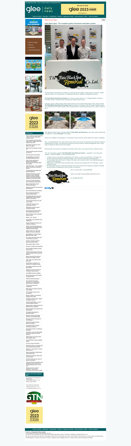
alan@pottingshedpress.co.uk (33, 380)
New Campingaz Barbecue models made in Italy (32, 193)
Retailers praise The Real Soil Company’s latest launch (33, 270)
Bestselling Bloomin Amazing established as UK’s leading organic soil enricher (33, 197)
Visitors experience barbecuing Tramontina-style (34, 353)
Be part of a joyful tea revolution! (34, 246)
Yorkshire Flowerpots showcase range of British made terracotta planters (34, 253)
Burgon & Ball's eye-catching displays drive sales (33, 296)
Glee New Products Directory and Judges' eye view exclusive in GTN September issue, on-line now (34, 364)
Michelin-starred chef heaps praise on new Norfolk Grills (33, 316)
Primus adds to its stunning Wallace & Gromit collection (33, 231)
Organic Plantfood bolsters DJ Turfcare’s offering (33, 223)
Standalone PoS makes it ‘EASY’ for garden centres (34, 299)
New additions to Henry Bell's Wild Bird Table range (33, 235)
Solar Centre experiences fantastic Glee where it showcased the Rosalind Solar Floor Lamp (33, 162)
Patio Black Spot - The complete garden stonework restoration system (34, 167)
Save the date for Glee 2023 (33, 154)
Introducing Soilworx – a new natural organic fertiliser (33, 303)
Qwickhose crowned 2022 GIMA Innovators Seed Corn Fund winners (34, 333)
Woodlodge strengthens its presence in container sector (33, 264)
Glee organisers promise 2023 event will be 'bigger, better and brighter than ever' (34, 141)
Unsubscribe (53, 16)
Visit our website (93, 16)
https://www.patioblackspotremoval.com (89, 174)
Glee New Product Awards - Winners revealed (33, 323)
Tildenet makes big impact (32, 278)
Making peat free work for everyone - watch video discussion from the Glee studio (34, 369)
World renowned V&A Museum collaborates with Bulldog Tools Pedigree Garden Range (34, 227)
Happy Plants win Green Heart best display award (33, 337)
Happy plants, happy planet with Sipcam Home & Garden (34, 306)
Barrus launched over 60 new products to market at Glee (33, 257)
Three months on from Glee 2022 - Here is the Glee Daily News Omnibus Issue (34, 137)
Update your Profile (68, 16)
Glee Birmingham (43, 434)
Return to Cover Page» (51, 20)
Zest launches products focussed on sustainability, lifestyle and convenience (33, 282)
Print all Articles (79, 16)
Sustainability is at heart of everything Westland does (33, 157)
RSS (86, 16)
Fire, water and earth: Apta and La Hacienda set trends (34, 238)
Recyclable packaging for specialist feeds (32, 313)
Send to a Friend (37, 16)
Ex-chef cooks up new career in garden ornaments (34, 359)
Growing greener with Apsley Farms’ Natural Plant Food (33, 211)
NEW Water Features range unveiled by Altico (32, 208)
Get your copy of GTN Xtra (32, 343)
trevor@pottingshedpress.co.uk (33, 388)
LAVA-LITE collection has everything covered (32, 204)
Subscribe (45, 16)
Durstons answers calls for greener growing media (33, 241)
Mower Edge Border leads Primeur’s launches (32, 184)
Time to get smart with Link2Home (31, 286)
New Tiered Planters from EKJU (34, 190)
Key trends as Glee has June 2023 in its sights (33, 145)
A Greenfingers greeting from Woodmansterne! (33, 171)
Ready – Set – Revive (31, 217)
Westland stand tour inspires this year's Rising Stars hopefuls (34, 346)
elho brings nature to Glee (32, 244)
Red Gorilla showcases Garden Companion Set (34, 276)
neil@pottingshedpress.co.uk (33, 386)
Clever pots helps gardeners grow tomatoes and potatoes (33, 181)
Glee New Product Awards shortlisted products (32, 326)
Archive (60, 16)
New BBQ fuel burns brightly (33, 273)
